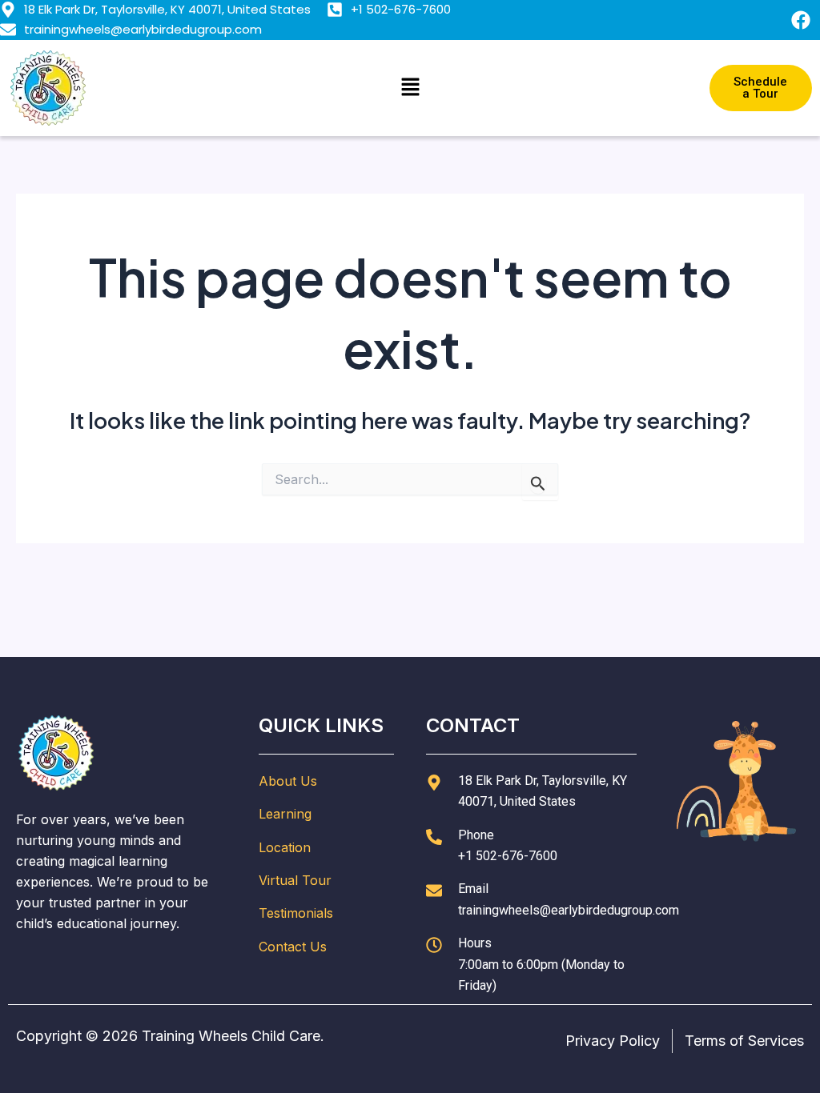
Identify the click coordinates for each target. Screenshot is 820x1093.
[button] (410, 87)
